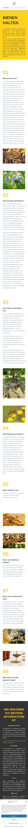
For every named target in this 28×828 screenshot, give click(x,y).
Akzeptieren (14, 816)
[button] (26, 801)
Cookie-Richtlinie (7, 826)
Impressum (22, 826)
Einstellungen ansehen (14, 823)
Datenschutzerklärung (15, 826)
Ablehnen (14, 819)
